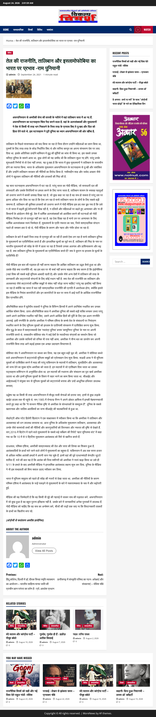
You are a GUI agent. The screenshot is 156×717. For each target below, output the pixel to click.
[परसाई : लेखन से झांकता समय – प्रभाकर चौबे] (59, 675)
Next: (80, 579)
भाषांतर (50, 29)
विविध (39, 29)
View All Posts (44, 551)
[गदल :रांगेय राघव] (88, 620)
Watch (147, 29)
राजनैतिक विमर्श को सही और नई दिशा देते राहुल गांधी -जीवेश (21, 693)
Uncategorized (53, 678)
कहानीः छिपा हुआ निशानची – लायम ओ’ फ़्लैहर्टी (130, 693)
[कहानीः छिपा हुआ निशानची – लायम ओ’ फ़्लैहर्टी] (133, 675)
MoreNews (89, 713)
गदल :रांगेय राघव (81, 634)
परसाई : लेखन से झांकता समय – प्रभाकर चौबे (58, 693)
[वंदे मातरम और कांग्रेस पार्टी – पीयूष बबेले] (21, 620)
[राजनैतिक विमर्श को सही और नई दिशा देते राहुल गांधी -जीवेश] (23, 675)
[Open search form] (130, 30)
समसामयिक (18, 29)
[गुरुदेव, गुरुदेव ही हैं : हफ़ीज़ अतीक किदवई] (55, 620)
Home (6, 29)
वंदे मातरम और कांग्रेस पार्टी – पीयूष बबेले (20, 636)
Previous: (30, 581)
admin (12, 74)
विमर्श (30, 29)
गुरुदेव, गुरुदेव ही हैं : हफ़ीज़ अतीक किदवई (53, 636)
